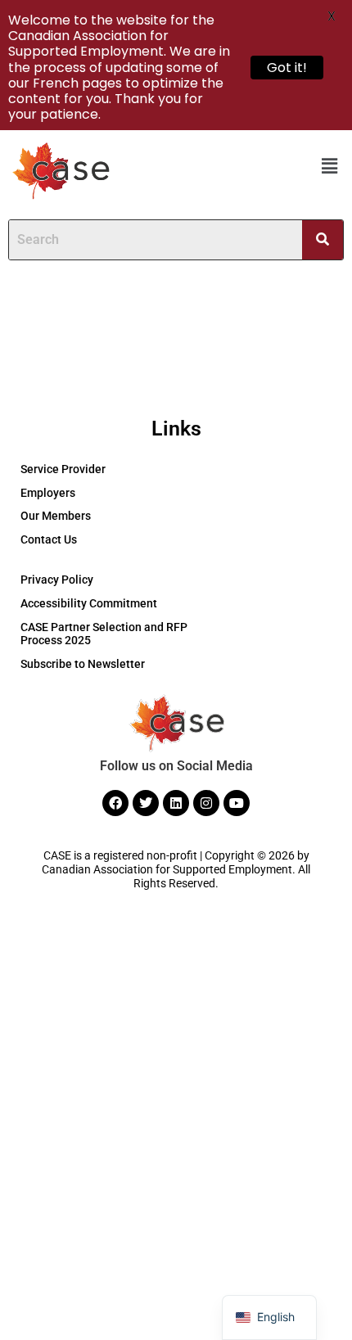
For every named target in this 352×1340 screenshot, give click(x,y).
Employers (47, 492)
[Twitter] (146, 803)
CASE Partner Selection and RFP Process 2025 (103, 633)
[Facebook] (115, 803)
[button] (330, 166)
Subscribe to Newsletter (82, 663)
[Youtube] (236, 803)
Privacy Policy (56, 579)
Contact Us (48, 539)
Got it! (287, 67)
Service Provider (63, 469)
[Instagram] (206, 803)
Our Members (55, 515)
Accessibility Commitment (88, 603)
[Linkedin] (176, 803)
